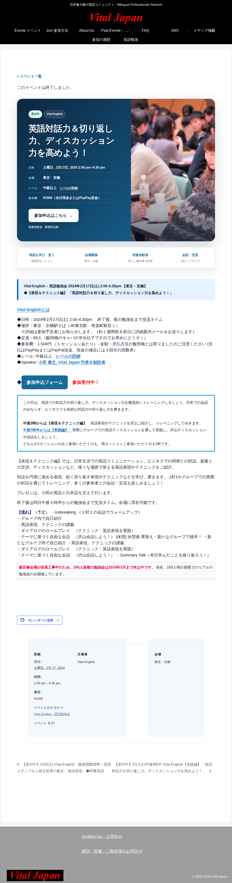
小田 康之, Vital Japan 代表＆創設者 (72, 362)
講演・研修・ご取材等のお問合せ (112, 851)
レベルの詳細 (69, 188)
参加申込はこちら (50, 215)
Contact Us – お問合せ (102, 836)
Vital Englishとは (33, 309)
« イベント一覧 (29, 76)
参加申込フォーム (45, 382)
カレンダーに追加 (40, 620)
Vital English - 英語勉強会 (52, 714)
